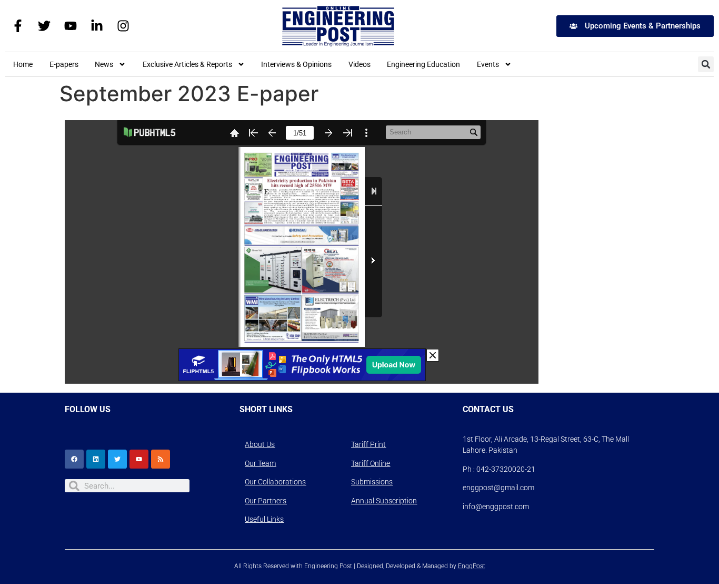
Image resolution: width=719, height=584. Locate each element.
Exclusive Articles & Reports (187, 64)
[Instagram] (123, 25)
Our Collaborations (275, 482)
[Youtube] (70, 25)
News (104, 64)
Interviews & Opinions (296, 64)
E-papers (63, 64)
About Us (260, 444)
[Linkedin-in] (96, 25)
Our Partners (265, 501)
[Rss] (160, 459)
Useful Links (264, 519)
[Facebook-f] (18, 25)
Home (23, 64)
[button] (706, 64)
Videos (359, 64)
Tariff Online (370, 463)
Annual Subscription (384, 501)
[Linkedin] (95, 459)
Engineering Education (423, 64)
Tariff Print (368, 444)
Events (488, 64)
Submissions (372, 482)
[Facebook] (74, 459)
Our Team (260, 463)
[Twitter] (44, 25)
